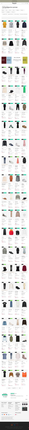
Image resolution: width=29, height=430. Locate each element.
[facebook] (23, 404)
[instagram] (25, 404)
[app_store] (24, 410)
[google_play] (24, 408)
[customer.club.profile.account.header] (24, 3)
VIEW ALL (26, 399)
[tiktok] (26, 404)
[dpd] (16, 415)
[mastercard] (4, 415)
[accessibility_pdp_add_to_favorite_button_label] (7, 30)
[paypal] (11, 415)
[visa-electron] (9, 415)
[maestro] (6, 415)
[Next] (27, 1)
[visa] (2, 415)
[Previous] (2, 1)
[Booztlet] (14, 3)
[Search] (22, 3)
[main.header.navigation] (2, 3)
